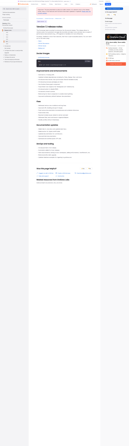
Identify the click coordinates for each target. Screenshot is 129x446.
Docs (72, 4)
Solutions (43, 4)
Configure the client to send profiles (14, 50)
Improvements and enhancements (113, 23)
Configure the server (10, 57)
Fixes (106, 25)
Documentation (40, 18)
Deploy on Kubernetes (10, 55)
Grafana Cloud (34, 4)
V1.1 (7, 41)
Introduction (8, 46)
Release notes (58, 18)
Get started (7, 48)
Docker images (108, 21)
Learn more (66, 1)
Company (78, 4)
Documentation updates (111, 27)
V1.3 (7, 37)
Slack (39, 41)
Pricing (50, 4)
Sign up (108, 4)
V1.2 (7, 39)
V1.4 (7, 34)
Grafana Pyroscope (49, 18)
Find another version (7, 25)
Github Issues (42, 46)
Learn (66, 4)
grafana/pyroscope (43, 57)
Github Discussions (43, 43)
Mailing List (41, 48)
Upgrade (7, 52)
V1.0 (7, 43)
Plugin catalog (6, 14)
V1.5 (7, 32)
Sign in (101, 4)
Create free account (116, 64)
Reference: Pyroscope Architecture (13, 61)
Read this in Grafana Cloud (113, 8)
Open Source (58, 4)
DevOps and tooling (110, 29)
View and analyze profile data (12, 59)
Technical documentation (9, 12)
